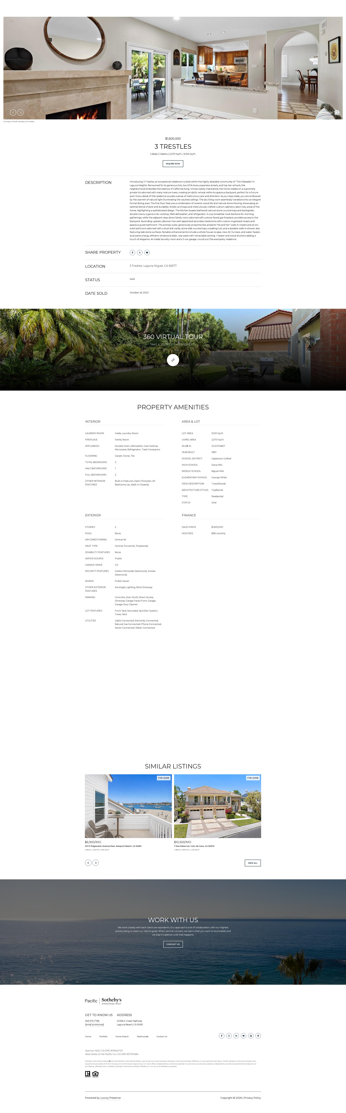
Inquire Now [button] (173, 163)
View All (253, 863)
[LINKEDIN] (236, 1035)
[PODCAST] (258, 1035)
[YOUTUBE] (243, 1035)
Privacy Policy (252, 1097)
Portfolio (103, 1036)
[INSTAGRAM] (229, 1035)
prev (13, 112)
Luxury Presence (110, 1097)
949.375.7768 (92, 1021)
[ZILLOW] (251, 1035)
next (20, 112)
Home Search (122, 1036)
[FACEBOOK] (221, 1035)
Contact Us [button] (173, 944)
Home (88, 1036)
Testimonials (142, 1036)
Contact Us (162, 1036)
